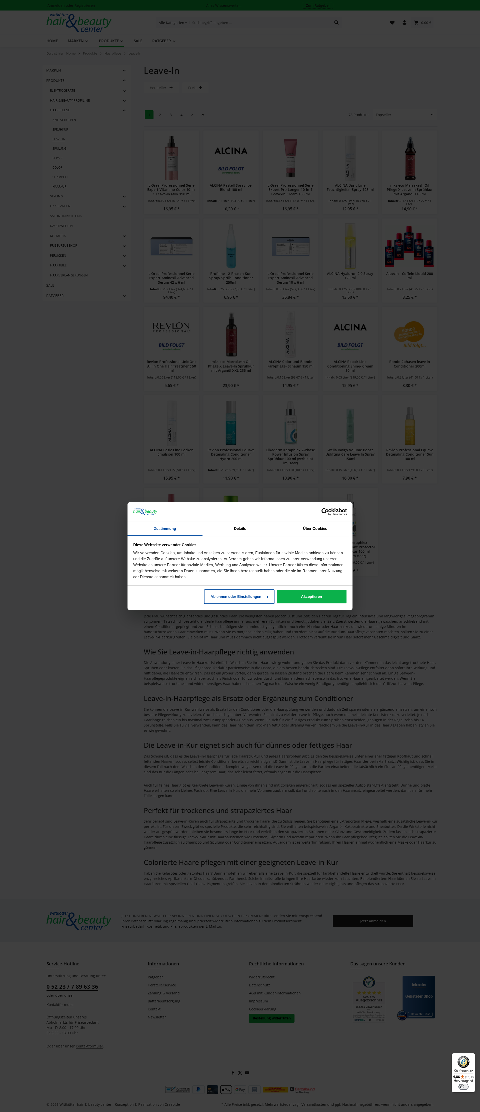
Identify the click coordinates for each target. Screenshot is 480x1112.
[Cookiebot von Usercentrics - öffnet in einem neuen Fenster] (325, 512)
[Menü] (472, 1056)
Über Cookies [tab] (315, 528)
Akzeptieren (311, 596)
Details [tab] (240, 528)
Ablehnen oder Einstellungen (236, 596)
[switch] (463, 1087)
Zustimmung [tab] (165, 528)
